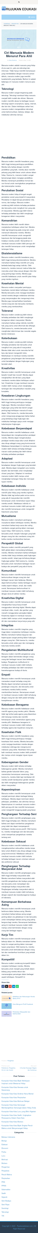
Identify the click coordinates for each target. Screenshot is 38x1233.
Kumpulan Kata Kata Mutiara (12, 1121)
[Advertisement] (19, 136)
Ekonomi (5, 1148)
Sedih (4, 1193)
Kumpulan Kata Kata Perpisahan (14, 1097)
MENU (33, 17)
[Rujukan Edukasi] (19, 8)
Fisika (4, 1152)
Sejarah (4, 1197)
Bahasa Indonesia (8, 1137)
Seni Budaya (6, 1200)
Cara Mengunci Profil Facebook (23, 1004)
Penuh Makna (7, 1174)
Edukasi (5, 1144)
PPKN (4, 1185)
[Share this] (3, 986)
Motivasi (5, 1159)
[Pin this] (10, 986)
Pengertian (10, 1061)
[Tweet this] (6, 986)
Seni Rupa (5, 1204)
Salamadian (6, 1189)
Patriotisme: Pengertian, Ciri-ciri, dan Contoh (9, 1068)
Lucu (3, 1155)
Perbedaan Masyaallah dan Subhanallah (21, 1013)
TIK (3, 1215)
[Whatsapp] (17, 986)
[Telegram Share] (13, 986)
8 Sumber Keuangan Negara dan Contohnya (28, 1068)
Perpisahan (6, 1178)
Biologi (4, 1140)
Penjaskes (5, 1170)
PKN (3, 1182)
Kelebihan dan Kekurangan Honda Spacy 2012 (24, 997)
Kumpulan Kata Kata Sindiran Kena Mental (17, 1093)
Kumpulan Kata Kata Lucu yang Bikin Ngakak (19, 1111)
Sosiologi (5, 1208)
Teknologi (5, 1212)
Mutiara (4, 1163)
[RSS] (19, 2)
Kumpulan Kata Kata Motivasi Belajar (16, 1101)
